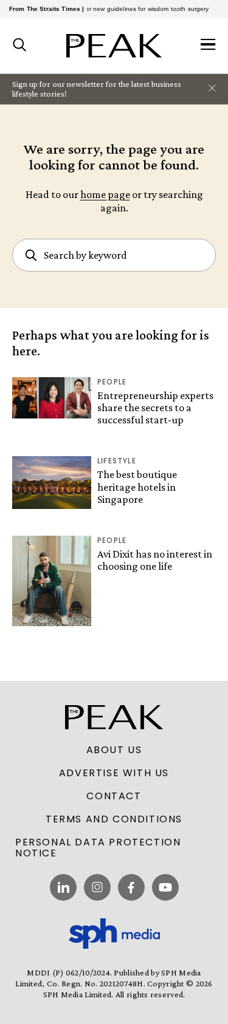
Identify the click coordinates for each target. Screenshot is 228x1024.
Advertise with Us (114, 773)
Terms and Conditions (114, 819)
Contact (113, 796)
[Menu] (208, 45)
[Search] (19, 45)
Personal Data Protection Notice (98, 848)
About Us (114, 750)
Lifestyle (116, 461)
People (111, 382)
